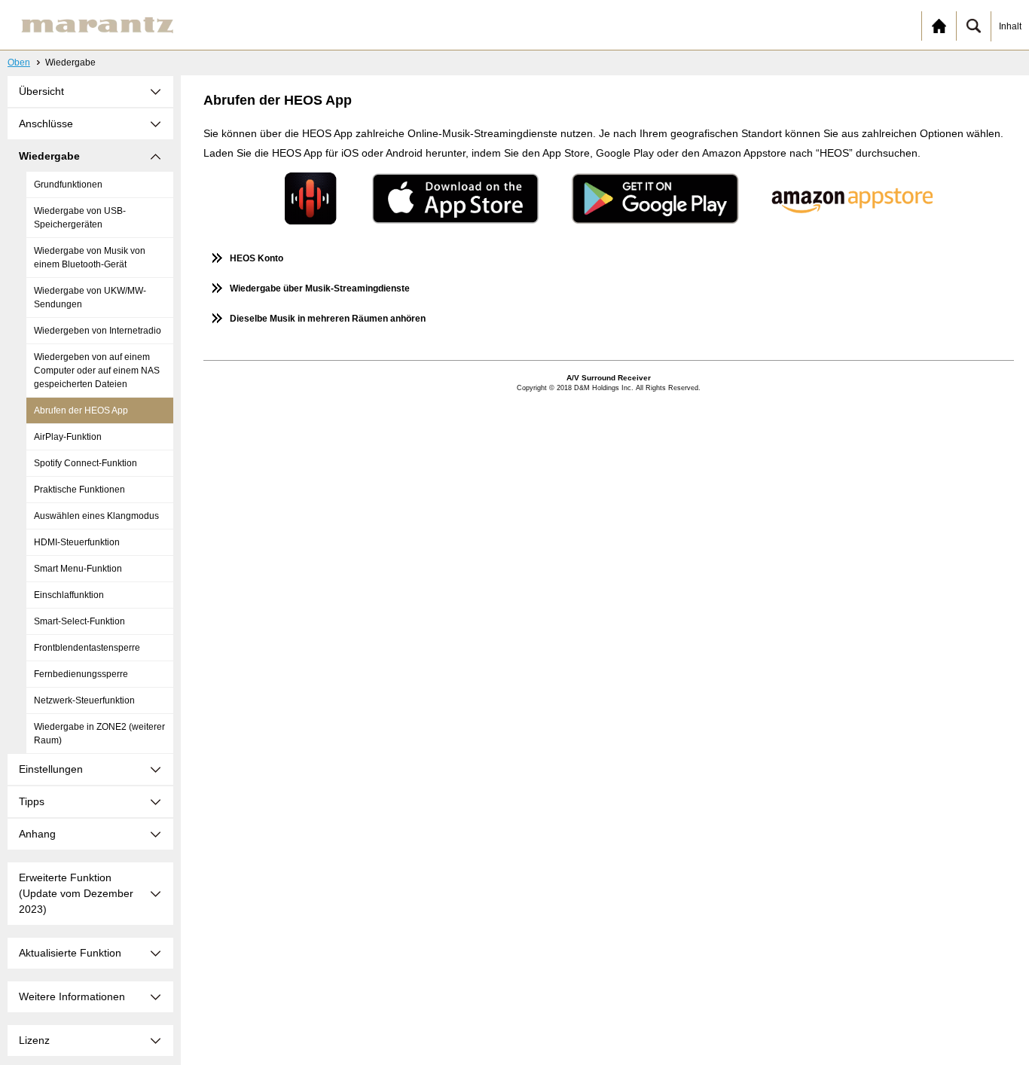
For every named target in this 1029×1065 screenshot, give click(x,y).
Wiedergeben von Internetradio (97, 330)
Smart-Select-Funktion (79, 621)
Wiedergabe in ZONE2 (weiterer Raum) (99, 734)
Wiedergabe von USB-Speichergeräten (80, 218)
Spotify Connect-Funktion (85, 463)
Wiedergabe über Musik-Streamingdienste (320, 288)
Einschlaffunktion (69, 595)
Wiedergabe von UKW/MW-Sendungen (90, 297)
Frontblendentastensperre (87, 647)
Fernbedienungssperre (81, 674)
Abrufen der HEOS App (81, 410)
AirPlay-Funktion (68, 437)
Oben (19, 62)
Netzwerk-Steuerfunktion (84, 700)
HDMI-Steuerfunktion (77, 542)
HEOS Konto (256, 258)
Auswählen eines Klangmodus (96, 516)
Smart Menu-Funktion (78, 568)
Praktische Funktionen (79, 489)
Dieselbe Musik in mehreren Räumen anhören (328, 318)
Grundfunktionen (68, 184)
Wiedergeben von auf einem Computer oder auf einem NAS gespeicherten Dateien (97, 370)
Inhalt (1010, 26)
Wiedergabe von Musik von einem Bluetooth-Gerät (89, 258)
